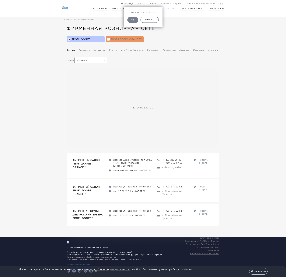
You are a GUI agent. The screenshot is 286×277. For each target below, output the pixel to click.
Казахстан (99, 50)
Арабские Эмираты (132, 50)
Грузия (113, 50)
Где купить (170, 8)
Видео (153, 4)
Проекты (141, 4)
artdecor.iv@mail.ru (171, 167)
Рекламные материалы (172, 4)
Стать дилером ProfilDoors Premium (202, 241)
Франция (184, 50)
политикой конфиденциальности (107, 269)
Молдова (213, 50)
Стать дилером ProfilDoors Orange (202, 244)
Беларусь (84, 50)
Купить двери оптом (209, 238)
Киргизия (198, 50)
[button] (90, 60)
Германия (152, 50)
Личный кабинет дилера (78, 264)
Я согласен (258, 271)
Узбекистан (169, 50)
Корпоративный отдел (208, 247)
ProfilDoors (68, 19)
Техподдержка (216, 8)
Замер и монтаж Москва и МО (201, 4)
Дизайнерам (213, 250)
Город (70, 60)
